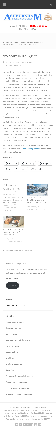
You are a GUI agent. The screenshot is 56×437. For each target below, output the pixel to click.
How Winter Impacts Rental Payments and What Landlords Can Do (36, 200)
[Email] (16, 424)
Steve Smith (28, 62)
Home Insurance (12, 346)
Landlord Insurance (14, 364)
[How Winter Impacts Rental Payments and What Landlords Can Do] (37, 190)
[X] (20, 424)
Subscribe (12, 285)
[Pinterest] (28, 424)
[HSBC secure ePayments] (15, 199)
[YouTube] (39, 424)
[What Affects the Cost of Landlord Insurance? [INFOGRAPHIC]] (13, 222)
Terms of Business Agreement (20, 407)
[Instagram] (35, 424)
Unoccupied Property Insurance (19, 394)
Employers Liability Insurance (18, 340)
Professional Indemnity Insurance (19, 376)
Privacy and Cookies (39, 407)
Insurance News (12, 352)
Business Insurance (13, 328)
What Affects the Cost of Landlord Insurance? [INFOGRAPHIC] (13, 232)
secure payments (25, 250)
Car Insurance (11, 334)
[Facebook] (24, 424)
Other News (10, 370)
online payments (12, 250)
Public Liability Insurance (16, 382)
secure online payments (30, 148)
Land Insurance (12, 358)
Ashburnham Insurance (13, 65)
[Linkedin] (31, 424)
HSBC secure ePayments (12, 185)
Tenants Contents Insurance (17, 388)
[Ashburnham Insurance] (28, 20)
